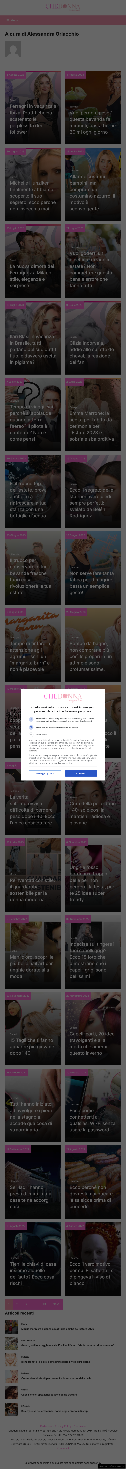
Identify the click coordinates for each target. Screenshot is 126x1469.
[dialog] (63, 735)
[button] (63, 734)
